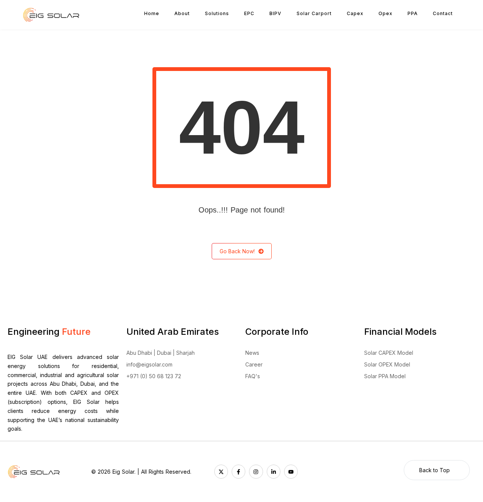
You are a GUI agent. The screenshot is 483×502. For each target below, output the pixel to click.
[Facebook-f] (238, 471)
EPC (249, 13)
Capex (355, 13)
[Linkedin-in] (273, 471)
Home (151, 13)
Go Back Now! (237, 251)
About (182, 13)
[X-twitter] (221, 471)
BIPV (275, 13)
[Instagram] (256, 471)
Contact (443, 13)
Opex (385, 13)
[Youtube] (291, 471)
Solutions (217, 13)
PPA (413, 13)
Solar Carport (314, 13)
